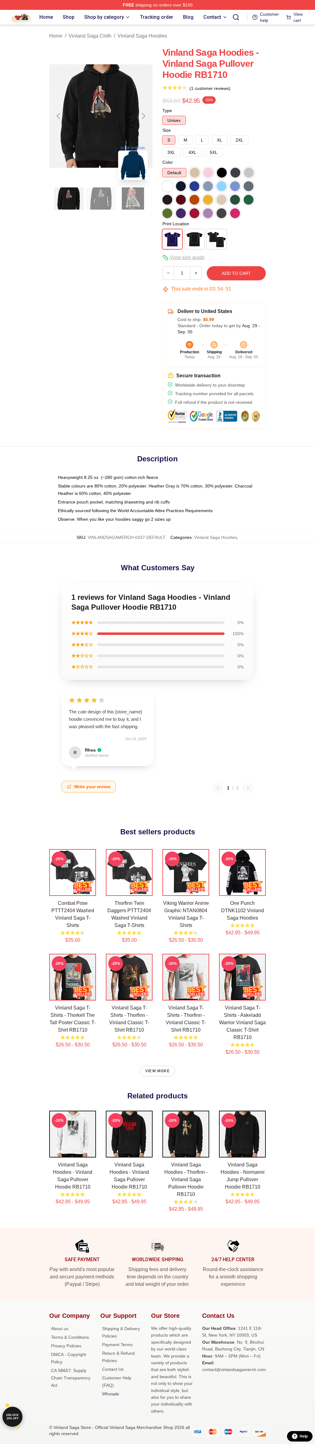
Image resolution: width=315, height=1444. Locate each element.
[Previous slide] (58, 116)
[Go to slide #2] (101, 198)
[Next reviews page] (247, 787)
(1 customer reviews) (209, 88)
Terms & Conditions (70, 1337)
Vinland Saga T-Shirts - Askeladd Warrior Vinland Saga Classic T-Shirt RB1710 (242, 1022)
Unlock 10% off (12, 1417)
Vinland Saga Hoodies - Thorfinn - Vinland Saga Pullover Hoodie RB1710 (186, 1179)
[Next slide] (143, 116)
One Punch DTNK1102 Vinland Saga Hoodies (242, 910)
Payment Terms (117, 1344)
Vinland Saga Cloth (90, 35)
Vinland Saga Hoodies (142, 35)
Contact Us (113, 1369)
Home (55, 35)
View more (157, 1071)
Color (167, 162)
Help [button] (304, 1436)
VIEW (72, 889)
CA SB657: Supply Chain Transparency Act (70, 1378)
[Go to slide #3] (133, 198)
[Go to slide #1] (69, 198)
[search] (236, 17)
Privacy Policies (66, 1345)
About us (59, 1328)
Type (167, 110)
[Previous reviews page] (217, 787)
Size (166, 130)
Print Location (175, 223)
